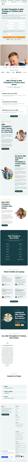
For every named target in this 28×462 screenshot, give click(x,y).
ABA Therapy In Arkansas (18, 439)
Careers (16, 411)
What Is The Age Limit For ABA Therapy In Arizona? (20, 450)
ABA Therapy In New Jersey (19, 438)
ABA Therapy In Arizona (18, 434)
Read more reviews (14, 301)
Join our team (4, 225)
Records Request (17, 417)
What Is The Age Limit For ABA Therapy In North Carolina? (20, 446)
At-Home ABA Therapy (18, 426)
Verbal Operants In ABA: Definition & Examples (20, 452)
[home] (3, 4)
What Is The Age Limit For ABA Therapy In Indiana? (20, 448)
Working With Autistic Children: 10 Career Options (20, 443)
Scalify (22, 460)
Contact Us (17, 412)
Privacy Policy (17, 420)
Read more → (7, 365)
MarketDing (25, 460)
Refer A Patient (17, 416)
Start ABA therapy (14, 116)
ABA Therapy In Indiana (18, 435)
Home (16, 407)
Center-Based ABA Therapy (19, 425)
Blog (16, 410)
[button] (25, 4)
